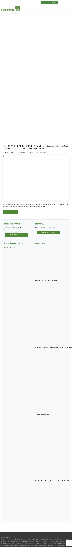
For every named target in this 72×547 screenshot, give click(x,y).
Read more (10, 212)
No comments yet (42, 152)
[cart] (66, 8)
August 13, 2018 (9, 152)
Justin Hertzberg (21, 152)
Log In (53, 2)
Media (31, 152)
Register (44, 2)
